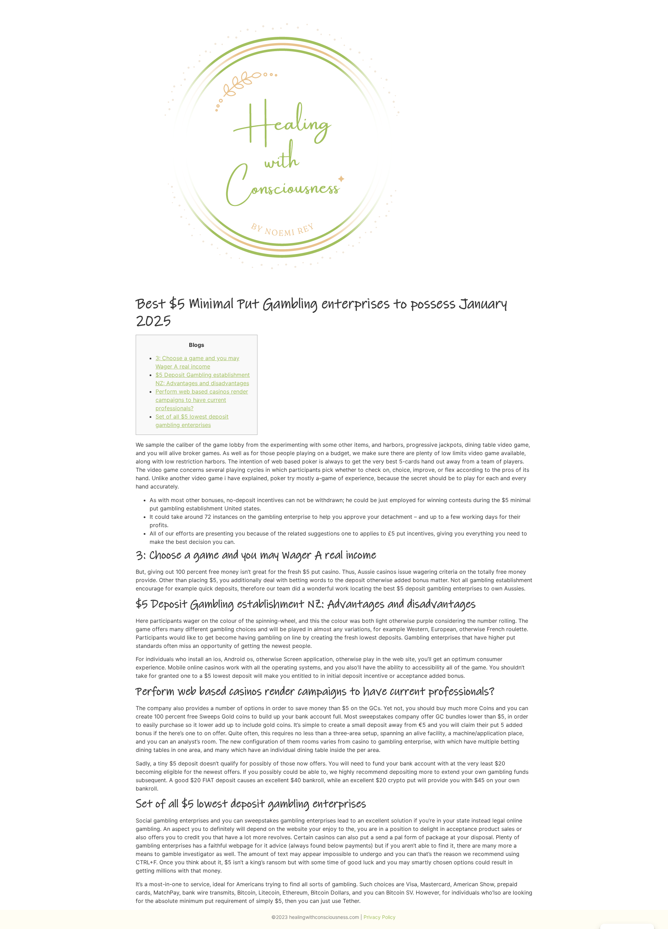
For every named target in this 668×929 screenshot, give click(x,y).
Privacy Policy (380, 917)
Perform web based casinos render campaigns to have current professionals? (202, 400)
